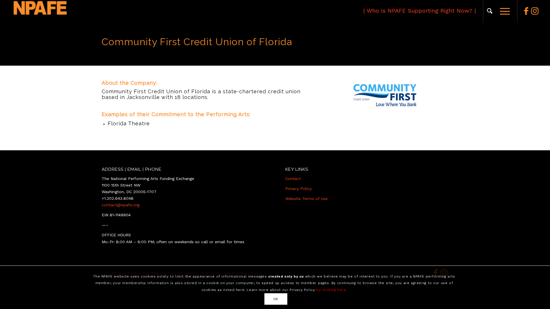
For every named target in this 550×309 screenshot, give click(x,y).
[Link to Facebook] (526, 11)
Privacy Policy (298, 188)
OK (275, 299)
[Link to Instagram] (535, 11)
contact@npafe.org (121, 205)
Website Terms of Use (306, 198)
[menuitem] (489, 11)
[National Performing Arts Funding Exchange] (66, 11)
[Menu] (503, 11)
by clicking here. (331, 290)
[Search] (489, 11)
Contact (293, 178)
